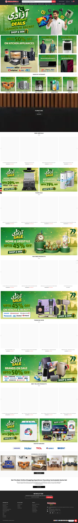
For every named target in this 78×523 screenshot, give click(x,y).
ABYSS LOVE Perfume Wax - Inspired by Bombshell (49, 349)
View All (39, 194)
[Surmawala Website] (8, 84)
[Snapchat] (55, 513)
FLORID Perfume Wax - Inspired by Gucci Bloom (68, 349)
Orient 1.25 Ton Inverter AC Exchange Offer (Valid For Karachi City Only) (10, 222)
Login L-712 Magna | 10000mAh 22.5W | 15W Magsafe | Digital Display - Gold (29, 413)
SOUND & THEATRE (23, 92)
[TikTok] (53, 513)
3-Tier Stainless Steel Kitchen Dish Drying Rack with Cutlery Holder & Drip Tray (10, 162)
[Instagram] (50, 513)
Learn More (39, 486)
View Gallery (39, 473)
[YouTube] (57, 513)
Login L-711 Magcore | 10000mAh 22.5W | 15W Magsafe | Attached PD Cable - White (68, 413)
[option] (39, 20)
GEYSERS (70, 92)
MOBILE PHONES (54, 92)
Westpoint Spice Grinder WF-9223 (29, 162)
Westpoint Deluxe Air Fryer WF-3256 (68, 162)
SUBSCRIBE (49, 497)
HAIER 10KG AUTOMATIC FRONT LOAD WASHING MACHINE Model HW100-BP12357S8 (29, 286)
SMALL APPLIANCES (39, 92)
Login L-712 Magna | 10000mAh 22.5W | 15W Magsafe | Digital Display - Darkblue (48, 413)
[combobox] (37, 1)
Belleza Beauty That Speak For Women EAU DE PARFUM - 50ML (29, 349)
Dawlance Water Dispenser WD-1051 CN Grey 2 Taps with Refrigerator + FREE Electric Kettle (49, 222)
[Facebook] (48, 513)
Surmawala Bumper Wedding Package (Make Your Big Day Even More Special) (68, 222)
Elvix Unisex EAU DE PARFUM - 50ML (10, 349)
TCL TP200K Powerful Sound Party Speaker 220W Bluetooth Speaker (10, 413)
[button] (1, 20)
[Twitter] (60, 513)
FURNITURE (8, 92)
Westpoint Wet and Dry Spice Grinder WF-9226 (48, 162)
